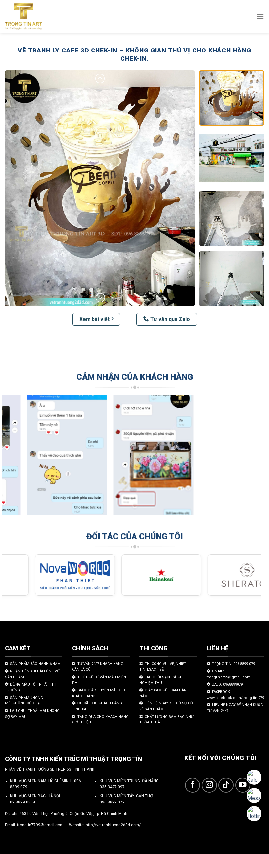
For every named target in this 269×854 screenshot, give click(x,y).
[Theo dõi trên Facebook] (192, 785)
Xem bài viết (94, 319)
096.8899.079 (112, 802)
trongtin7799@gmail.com (40, 825)
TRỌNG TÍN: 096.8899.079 (233, 664)
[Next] (247, 458)
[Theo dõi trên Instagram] (209, 785)
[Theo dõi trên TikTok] (226, 785)
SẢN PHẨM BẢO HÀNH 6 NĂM (35, 664)
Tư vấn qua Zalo (170, 319)
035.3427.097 (112, 787)
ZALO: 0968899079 (227, 684)
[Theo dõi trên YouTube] (243, 785)
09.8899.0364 (22, 802)
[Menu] (260, 16)
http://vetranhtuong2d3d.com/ (113, 825)
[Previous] (15, 458)
